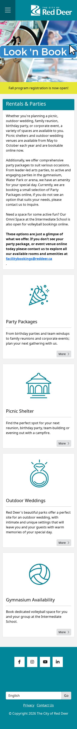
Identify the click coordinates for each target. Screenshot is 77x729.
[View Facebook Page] (19, 662)
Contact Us (45, 705)
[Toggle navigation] (7, 10)
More (62, 354)
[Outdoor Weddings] (38, 474)
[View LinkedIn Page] (58, 662)
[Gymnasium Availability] (38, 573)
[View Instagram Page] (32, 662)
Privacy (28, 705)
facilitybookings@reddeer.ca (29, 258)
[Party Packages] (38, 295)
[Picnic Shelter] (38, 384)
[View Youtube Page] (45, 662)
